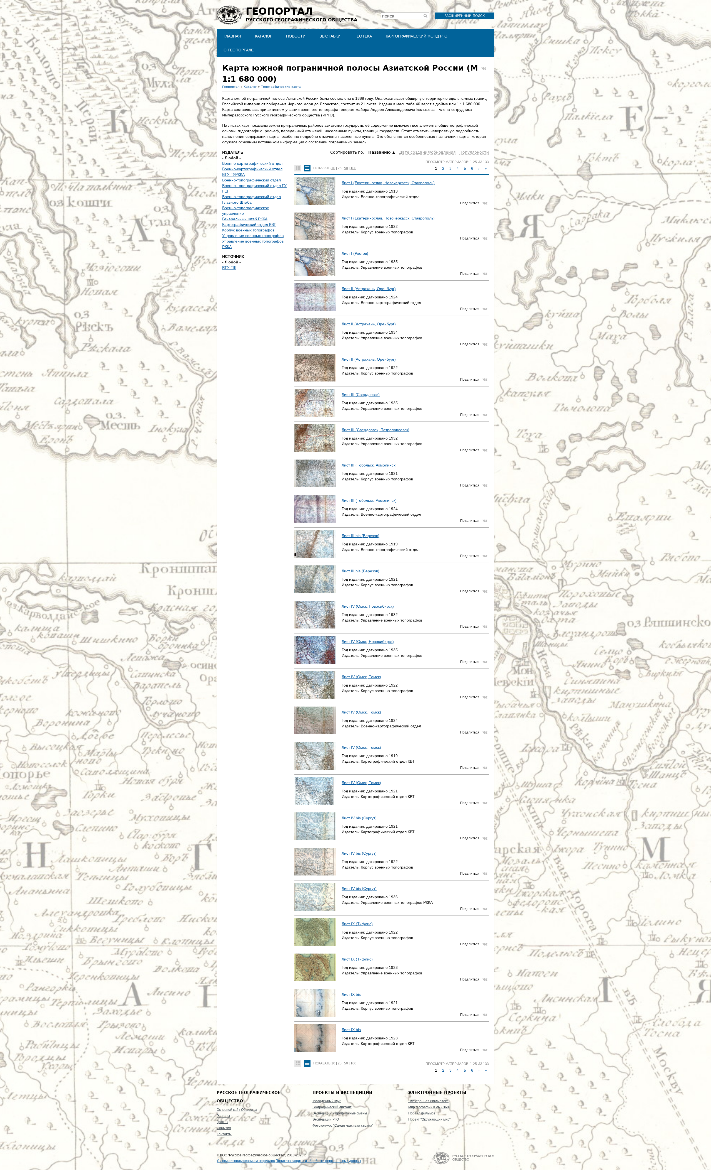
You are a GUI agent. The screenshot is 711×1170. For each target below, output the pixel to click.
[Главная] (229, 15)
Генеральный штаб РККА (244, 219)
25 (340, 168)
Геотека (363, 36)
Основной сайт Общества (237, 1110)
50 (346, 168)
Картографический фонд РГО (416, 36)
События (224, 1128)
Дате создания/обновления (427, 152)
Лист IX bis (351, 994)
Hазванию (379, 152)
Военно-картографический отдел (252, 163)
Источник (233, 256)
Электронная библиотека (428, 1101)
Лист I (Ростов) (355, 253)
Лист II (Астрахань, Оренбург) (369, 288)
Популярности (474, 152)
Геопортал (230, 87)
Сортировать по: (347, 152)
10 (333, 168)
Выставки (330, 36)
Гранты (222, 1122)
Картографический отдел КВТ (249, 224)
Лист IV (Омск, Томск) (361, 677)
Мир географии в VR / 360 (428, 1107)
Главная (232, 36)
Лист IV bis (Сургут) (359, 818)
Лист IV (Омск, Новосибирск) (368, 606)
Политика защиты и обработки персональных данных (318, 1161)
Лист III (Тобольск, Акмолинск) (369, 465)
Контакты (224, 1134)
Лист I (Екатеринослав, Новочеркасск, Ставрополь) (388, 183)
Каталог (263, 36)
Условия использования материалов (246, 1161)
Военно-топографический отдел (251, 180)
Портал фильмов (421, 1113)
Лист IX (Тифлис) (357, 924)
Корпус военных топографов (248, 230)
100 (353, 168)
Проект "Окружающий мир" (429, 1119)
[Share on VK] (484, 69)
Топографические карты (281, 87)
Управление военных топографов (253, 235)
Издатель (232, 152)
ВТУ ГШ (229, 267)
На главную (463, 1158)
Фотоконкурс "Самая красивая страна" (342, 1125)
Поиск (388, 16)
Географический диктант (332, 1107)
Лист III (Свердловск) (361, 394)
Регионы (223, 1116)
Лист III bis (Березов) (360, 535)
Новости (296, 36)
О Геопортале (239, 50)
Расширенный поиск (464, 16)
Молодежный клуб (326, 1101)
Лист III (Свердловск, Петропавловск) (375, 430)
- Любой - (231, 158)
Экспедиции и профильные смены (339, 1113)
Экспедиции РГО (325, 1119)
